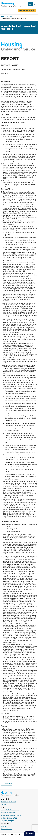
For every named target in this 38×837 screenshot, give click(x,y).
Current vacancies (6, 829)
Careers (3, 826)
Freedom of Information (8, 812)
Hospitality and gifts (7, 821)
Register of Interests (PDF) (9, 818)
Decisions (9, 16)
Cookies (3, 804)
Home (2, 16)
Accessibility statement (8, 802)
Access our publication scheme (11, 815)
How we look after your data (10, 810)
